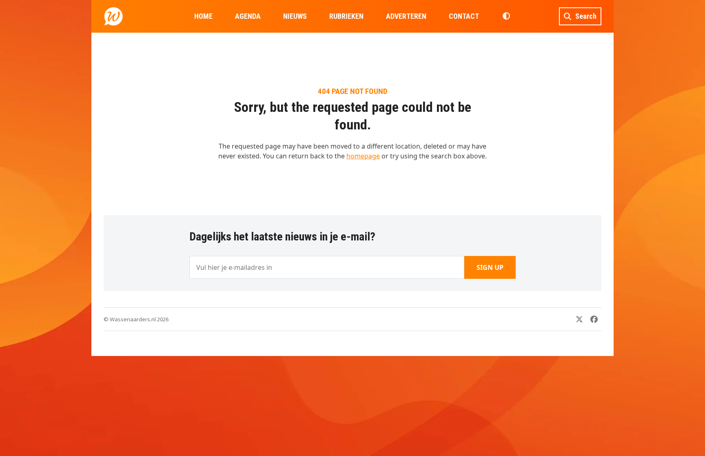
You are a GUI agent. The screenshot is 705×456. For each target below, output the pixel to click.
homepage (363, 155)
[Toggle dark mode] (506, 16)
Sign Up (490, 267)
